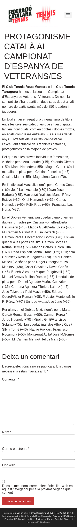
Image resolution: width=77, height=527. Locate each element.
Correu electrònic (15, 448)
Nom (6, 432)
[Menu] (68, 15)
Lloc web (8, 465)
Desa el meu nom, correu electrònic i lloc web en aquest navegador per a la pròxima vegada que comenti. (37, 489)
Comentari (10, 379)
